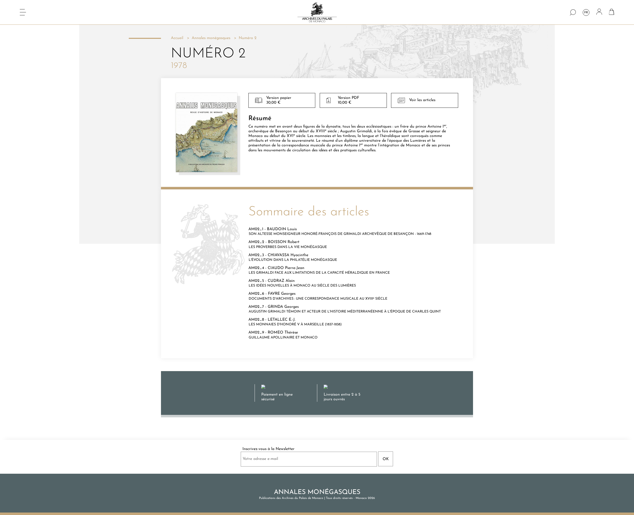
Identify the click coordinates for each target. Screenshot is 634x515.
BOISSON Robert (283, 242)
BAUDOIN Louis (282, 229)
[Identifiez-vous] (599, 12)
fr (586, 12)
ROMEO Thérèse (283, 333)
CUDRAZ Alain (281, 281)
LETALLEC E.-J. (281, 320)
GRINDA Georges (283, 307)
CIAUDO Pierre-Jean (286, 268)
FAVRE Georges (281, 294)
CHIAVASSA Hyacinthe (288, 255)
